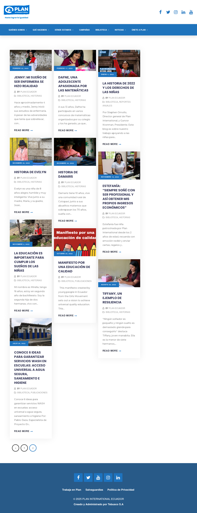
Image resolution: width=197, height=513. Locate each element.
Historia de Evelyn (30, 172)
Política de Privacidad (121, 490)
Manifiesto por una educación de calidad (74, 267)
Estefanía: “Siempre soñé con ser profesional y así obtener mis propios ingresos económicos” (119, 197)
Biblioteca (23, 95)
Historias (36, 95)
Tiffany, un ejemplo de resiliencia (112, 298)
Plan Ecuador (28, 91)
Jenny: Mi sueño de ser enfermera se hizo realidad (30, 81)
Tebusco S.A (115, 504)
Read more (21, 130)
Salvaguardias (94, 490)
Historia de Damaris (68, 174)
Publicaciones (83, 280)
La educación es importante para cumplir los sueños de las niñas (29, 262)
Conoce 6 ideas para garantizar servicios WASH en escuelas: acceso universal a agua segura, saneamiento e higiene (30, 367)
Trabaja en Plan (71, 490)
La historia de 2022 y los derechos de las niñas (119, 87)
